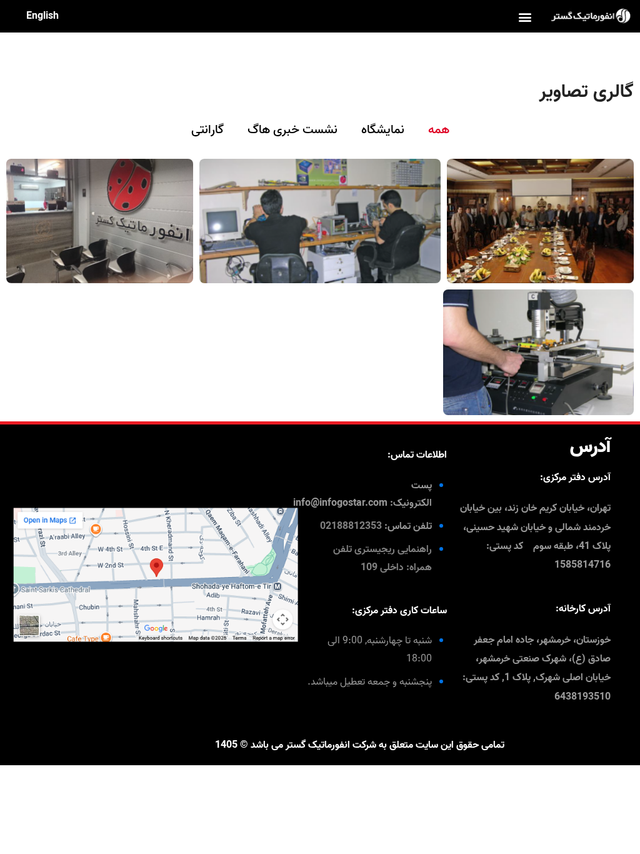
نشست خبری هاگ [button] (293, 130)
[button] (525, 16)
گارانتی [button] (207, 130)
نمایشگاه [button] (382, 130)
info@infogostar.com (340, 503)
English (42, 16)
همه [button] (438, 130)
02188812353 (351, 526)
